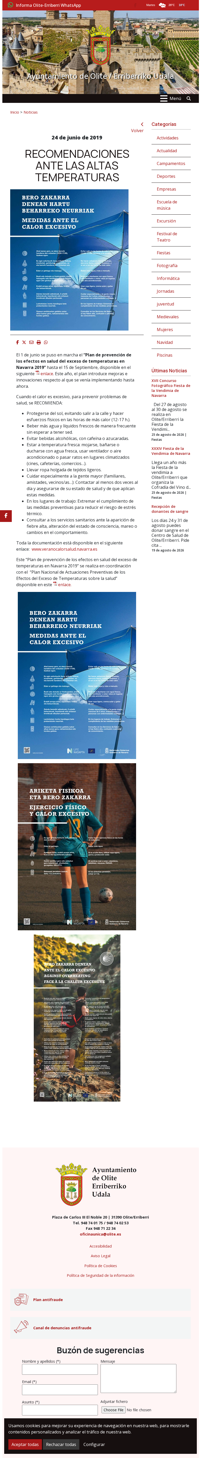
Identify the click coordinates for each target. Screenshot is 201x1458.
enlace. (64, 584)
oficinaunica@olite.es (100, 1234)
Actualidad (167, 151)
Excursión (166, 221)
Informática (168, 278)
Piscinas (164, 355)
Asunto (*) (31, 1402)
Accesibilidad (101, 1246)
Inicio (14, 112)
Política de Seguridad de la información (100, 1275)
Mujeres (165, 329)
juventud (165, 304)
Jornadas (165, 291)
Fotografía (167, 265)
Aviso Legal (100, 1255)
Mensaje (107, 1361)
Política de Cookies (100, 1265)
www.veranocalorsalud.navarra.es (64, 549)
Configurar (94, 1444)
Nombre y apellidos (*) (41, 1361)
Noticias (31, 112)
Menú (175, 98)
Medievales (168, 317)
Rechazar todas (61, 1444)
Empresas (166, 189)
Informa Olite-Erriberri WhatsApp (48, 5)
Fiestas (163, 253)
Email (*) (29, 1381)
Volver (137, 130)
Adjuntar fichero (114, 1401)
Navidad (165, 342)
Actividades (167, 138)
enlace (47, 374)
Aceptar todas (25, 1444)
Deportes (166, 176)
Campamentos (171, 163)
